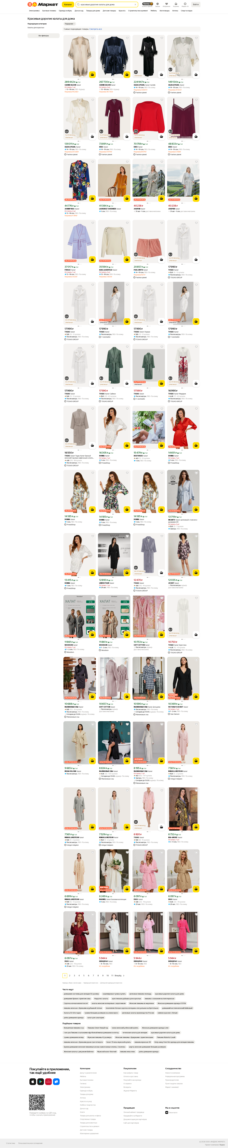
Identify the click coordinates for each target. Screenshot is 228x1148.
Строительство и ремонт (89, 1126)
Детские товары (86, 1130)
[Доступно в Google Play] (40, 1084)
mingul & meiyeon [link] (175, 771)
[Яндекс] (222, 1145)
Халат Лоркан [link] (142, 332)
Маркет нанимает (172, 1087)
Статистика (10, 1143)
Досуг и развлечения (88, 1073)
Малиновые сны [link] (71, 707)
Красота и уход (86, 1101)
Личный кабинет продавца (134, 1112)
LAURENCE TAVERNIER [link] (107, 209)
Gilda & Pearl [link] (139, 85)
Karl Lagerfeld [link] (105, 270)
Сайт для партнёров (131, 1123)
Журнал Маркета (130, 1091)
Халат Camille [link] (144, 85)
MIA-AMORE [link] (172, 838)
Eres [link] (101, 147)
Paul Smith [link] (138, 270)
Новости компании (172, 1073)
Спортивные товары (88, 1119)
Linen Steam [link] (104, 583)
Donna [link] (102, 456)
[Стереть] (135, 4)
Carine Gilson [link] (70, 85)
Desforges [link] (138, 456)
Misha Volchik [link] (70, 771)
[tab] (34, 11)
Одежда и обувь (86, 1091)
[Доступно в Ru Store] (56, 1084)
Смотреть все (95, 29)
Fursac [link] (68, 270)
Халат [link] (73, 85)
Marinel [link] (102, 899)
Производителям (172, 1080)
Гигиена (83, 1084)
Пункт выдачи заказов (174, 1084)
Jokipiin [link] (137, 209)
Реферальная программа (175, 1076)
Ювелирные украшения (89, 1133)
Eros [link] (136, 899)
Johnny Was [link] (69, 209)
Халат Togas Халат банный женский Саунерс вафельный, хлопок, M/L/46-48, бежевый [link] (79, 457)
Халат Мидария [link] (177, 394)
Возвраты (127, 1087)
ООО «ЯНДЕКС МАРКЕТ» (215, 1142)
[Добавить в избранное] (92, 38)
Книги (82, 1112)
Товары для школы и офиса (90, 1116)
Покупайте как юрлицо (132, 1080)
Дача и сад (84, 1108)
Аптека (83, 1098)
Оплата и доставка (131, 1076)
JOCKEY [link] (171, 583)
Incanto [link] (171, 520)
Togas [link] (171, 270)
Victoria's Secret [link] (175, 707)
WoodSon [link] (69, 645)
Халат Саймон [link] (107, 394)
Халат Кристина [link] (177, 645)
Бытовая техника (86, 1080)
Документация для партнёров (135, 1119)
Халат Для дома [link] (147, 707)
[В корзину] (92, 74)
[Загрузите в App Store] (32, 1084)
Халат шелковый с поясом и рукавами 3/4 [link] (182, 521)
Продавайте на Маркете (133, 1116)
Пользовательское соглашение (30, 1143)
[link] (81, 994)
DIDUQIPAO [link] (103, 961)
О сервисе (128, 1084)
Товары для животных (88, 1123)
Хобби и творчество (88, 1105)
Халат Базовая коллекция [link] (112, 899)
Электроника (85, 1087)
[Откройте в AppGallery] (48, 1084)
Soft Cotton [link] (139, 645)
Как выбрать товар (131, 1073)
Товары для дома (86, 1094)
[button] (69, 24)
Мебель (83, 1076)
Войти (196, 4)
